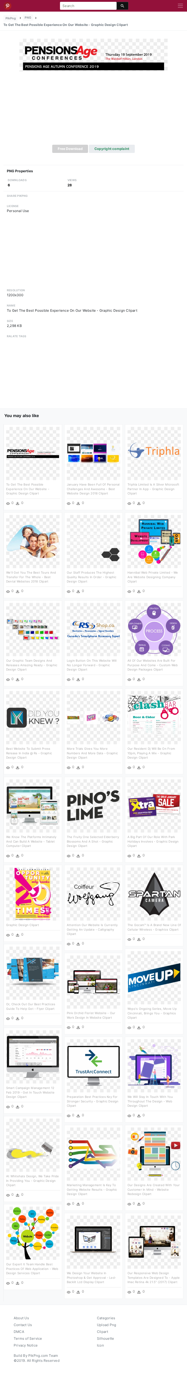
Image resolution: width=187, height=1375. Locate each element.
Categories (106, 1318)
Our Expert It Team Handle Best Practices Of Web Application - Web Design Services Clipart (32, 1268)
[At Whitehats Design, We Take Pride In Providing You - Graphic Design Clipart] (33, 1145)
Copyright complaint (111, 149)
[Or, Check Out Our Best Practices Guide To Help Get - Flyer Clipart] (33, 973)
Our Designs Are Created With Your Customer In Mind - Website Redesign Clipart (153, 1189)
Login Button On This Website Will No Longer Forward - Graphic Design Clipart (92, 665)
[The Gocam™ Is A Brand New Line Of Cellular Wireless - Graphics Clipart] (154, 893)
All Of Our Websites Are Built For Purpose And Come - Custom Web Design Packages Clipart (152, 665)
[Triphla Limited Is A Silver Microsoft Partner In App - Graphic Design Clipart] (154, 453)
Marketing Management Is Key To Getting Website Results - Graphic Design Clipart (92, 1189)
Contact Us (23, 1325)
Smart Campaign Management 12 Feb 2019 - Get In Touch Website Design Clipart (30, 1092)
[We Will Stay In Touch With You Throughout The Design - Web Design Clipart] (154, 1065)
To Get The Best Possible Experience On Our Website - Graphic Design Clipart (27, 489)
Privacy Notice (26, 1345)
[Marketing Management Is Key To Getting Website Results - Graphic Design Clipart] (93, 1154)
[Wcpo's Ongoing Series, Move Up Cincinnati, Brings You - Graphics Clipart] (154, 977)
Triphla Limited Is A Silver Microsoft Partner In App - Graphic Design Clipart (153, 489)
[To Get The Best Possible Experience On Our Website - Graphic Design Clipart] (93, 55)
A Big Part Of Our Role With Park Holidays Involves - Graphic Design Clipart (153, 841)
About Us (21, 1318)
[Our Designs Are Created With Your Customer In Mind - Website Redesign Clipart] (154, 1154)
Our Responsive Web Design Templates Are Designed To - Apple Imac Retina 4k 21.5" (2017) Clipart (153, 1277)
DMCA (19, 1331)
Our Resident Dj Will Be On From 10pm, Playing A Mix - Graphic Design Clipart (151, 753)
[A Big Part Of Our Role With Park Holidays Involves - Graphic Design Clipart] (154, 805)
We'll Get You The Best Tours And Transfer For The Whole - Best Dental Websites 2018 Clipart (31, 577)
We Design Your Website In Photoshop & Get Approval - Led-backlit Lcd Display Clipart (91, 1277)
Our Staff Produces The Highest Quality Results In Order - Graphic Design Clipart (92, 577)
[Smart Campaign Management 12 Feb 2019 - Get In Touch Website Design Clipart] (33, 1056)
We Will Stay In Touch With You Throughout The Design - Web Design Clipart (150, 1101)
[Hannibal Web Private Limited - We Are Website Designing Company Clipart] (154, 541)
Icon (100, 1345)
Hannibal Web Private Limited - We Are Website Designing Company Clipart (152, 577)
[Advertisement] (93, 110)
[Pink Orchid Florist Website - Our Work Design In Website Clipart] (93, 982)
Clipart (102, 1331)
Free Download (70, 149)
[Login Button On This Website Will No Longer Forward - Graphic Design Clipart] (93, 629)
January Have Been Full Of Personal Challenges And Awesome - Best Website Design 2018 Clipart (93, 489)
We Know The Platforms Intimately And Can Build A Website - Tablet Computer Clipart (31, 841)
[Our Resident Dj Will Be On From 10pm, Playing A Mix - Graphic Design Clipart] (154, 717)
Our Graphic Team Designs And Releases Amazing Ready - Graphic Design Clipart (31, 665)
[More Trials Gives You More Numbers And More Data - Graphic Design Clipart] (93, 717)
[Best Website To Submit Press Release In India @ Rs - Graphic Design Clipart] (33, 717)
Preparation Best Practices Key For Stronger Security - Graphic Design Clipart (93, 1101)
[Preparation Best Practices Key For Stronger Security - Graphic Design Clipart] (93, 1065)
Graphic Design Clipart (22, 925)
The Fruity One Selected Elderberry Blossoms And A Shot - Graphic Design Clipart (93, 841)
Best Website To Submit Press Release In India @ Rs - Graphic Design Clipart (29, 753)
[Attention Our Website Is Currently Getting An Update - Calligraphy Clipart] (93, 893)
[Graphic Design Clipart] (33, 893)
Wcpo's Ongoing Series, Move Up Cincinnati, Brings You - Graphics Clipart (152, 1013)
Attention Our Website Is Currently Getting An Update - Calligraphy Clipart (92, 929)
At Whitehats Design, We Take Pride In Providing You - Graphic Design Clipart (32, 1180)
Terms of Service (28, 1338)
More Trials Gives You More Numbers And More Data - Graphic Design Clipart (92, 753)
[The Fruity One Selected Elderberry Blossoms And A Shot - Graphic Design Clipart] (93, 805)
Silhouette (105, 1338)
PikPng (10, 18)
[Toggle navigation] (180, 6)
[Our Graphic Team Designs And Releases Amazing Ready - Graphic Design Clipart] (33, 629)
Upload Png (106, 1325)
